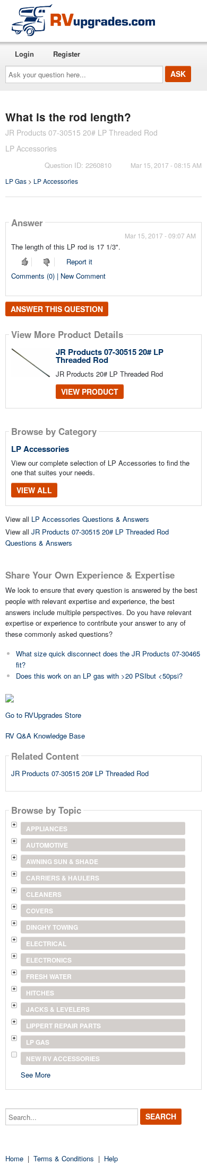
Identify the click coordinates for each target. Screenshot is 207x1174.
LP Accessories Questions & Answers (90, 519)
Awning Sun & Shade (62, 861)
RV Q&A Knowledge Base (45, 736)
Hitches (40, 993)
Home (14, 1158)
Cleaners (44, 894)
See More (35, 1074)
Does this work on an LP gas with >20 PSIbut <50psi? (99, 676)
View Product (89, 391)
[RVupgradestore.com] (83, 20)
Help (111, 1158)
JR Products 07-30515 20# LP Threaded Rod (109, 356)
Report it (79, 261)
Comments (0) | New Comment (58, 276)
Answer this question (57, 309)
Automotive (47, 845)
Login (24, 54)
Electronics (49, 960)
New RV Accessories (63, 1058)
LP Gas (16, 180)
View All (34, 490)
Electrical (46, 943)
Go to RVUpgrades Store (43, 715)
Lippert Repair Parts (63, 1025)
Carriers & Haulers (62, 878)
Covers (39, 910)
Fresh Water (49, 976)
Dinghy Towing (52, 927)
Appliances (46, 828)
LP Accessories (55, 180)
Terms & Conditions (63, 1158)
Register (66, 54)
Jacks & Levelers (58, 1009)
